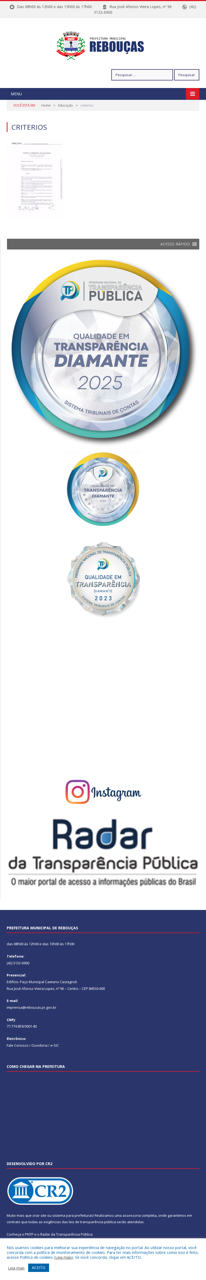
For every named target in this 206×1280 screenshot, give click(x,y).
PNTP (29, 1234)
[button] (175, 244)
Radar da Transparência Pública (66, 1234)
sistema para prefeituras (72, 1215)
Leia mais (63, 1257)
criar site (39, 1215)
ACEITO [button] (38, 1267)
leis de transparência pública (92, 1221)
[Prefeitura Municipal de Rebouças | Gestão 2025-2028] (103, 44)
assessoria (132, 1215)
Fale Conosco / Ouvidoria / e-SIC (33, 1045)
